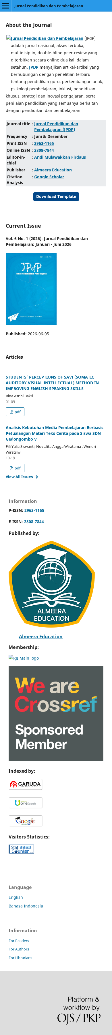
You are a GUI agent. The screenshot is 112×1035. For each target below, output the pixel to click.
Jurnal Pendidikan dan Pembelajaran (48, 5)
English (16, 897)
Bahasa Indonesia (26, 906)
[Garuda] (26, 789)
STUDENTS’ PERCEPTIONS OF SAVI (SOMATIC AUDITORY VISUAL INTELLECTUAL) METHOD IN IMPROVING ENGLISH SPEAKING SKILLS (52, 382)
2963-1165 (33, 510)
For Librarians (20, 957)
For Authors (19, 949)
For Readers (19, 940)
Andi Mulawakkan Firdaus (60, 157)
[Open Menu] (5, 6)
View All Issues (19, 476)
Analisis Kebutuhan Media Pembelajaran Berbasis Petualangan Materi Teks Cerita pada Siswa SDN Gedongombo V (54, 433)
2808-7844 (33, 521)
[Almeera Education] (52, 626)
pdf (17, 411)
